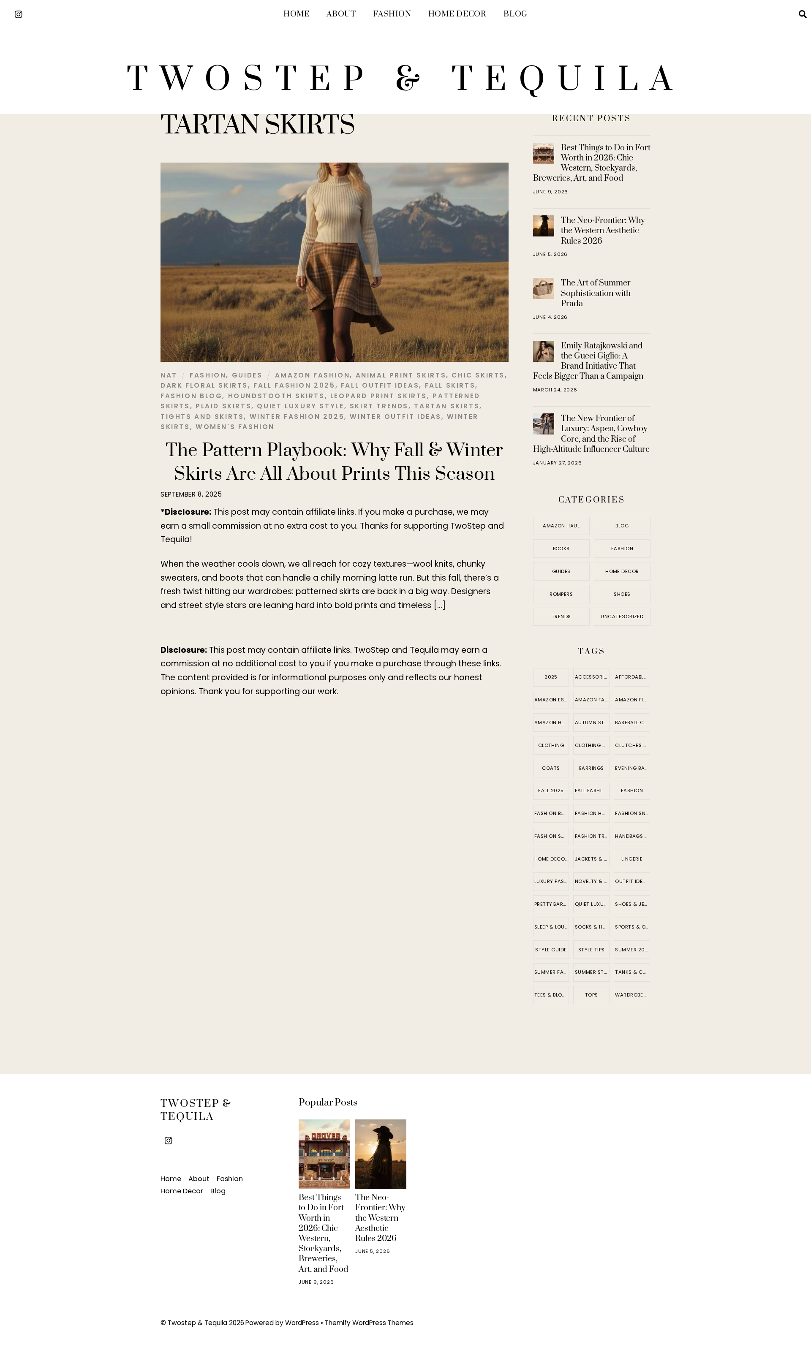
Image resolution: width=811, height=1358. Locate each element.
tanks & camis (632, 972)
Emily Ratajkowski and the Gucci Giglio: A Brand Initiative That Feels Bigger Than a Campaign (588, 361)
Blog (515, 14)
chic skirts (478, 375)
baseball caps (632, 722)
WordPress (302, 1322)
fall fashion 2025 (294, 385)
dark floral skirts (204, 385)
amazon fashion (312, 375)
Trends (561, 616)
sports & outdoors (632, 926)
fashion (632, 790)
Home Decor (457, 14)
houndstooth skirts (276, 395)
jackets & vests (592, 859)
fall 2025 (550, 790)
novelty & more (592, 881)
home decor (551, 859)
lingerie (632, 859)
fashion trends (592, 836)
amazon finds (632, 699)
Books (561, 548)
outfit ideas (632, 881)
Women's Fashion (235, 426)
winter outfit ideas (395, 416)
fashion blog (191, 395)
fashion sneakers (632, 813)
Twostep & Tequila (197, 1322)
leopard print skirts (378, 395)
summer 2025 (632, 949)
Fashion (392, 14)
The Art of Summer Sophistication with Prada (596, 293)
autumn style (592, 722)
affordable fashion (632, 677)
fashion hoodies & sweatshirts (592, 813)
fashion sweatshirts (551, 836)
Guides (247, 375)
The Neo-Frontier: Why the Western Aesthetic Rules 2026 (603, 230)
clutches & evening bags (632, 745)
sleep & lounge (551, 926)
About (341, 14)
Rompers (561, 594)
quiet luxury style (300, 406)
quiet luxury (592, 904)
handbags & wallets (632, 836)
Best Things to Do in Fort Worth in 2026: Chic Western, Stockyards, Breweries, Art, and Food (591, 163)
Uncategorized (622, 616)
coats (551, 768)
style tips (591, 949)
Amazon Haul (561, 525)
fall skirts (450, 385)
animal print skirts (401, 375)
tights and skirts (202, 416)
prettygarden (551, 904)
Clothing (551, 745)
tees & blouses (551, 994)
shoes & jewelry (632, 904)
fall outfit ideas (380, 385)
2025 (551, 677)
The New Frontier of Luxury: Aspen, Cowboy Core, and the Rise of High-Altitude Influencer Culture (591, 433)
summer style (592, 972)
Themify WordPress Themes (369, 1322)
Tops (591, 994)
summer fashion (551, 972)
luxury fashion (551, 881)
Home (296, 14)
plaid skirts (223, 406)
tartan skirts (446, 406)
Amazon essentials (551, 699)
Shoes (622, 594)
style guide (550, 949)
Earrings (591, 768)
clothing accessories (592, 745)
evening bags (632, 768)
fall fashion (592, 790)
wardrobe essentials (632, 994)
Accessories (592, 677)
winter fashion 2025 (297, 416)
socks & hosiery (592, 926)
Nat (169, 375)
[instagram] (19, 13)
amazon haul (551, 722)
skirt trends (379, 406)
